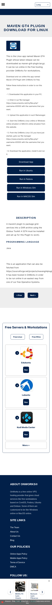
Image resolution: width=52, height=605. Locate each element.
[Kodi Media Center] (27, 417)
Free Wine (36, 337)
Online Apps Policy (18, 554)
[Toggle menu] (3, 4)
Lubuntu (26, 395)
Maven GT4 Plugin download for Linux (26, 28)
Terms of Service (17, 562)
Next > (33, 295)
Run (26, 370)
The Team (14, 527)
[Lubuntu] (27, 385)
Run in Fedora (26, 179)
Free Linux (17, 337)
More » (26, 445)
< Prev (19, 295)
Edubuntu (26, 362)
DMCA (13, 567)
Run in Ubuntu (26, 170)
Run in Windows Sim (26, 187)
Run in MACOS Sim (26, 196)
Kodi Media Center (26, 427)
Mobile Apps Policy (18, 558)
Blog (12, 540)
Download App (26, 162)
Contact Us (15, 536)
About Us (14, 532)
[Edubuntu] (27, 353)
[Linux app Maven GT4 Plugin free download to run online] (13, 46)
